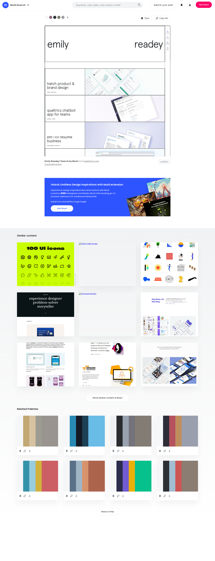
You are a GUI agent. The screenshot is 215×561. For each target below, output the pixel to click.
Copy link (163, 18)
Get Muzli (204, 4)
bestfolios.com (91, 161)
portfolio (164, 161)
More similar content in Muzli (107, 397)
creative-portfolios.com (94, 332)
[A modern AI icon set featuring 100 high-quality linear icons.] (45, 264)
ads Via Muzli (75, 280)
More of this (107, 511)
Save (146, 18)
